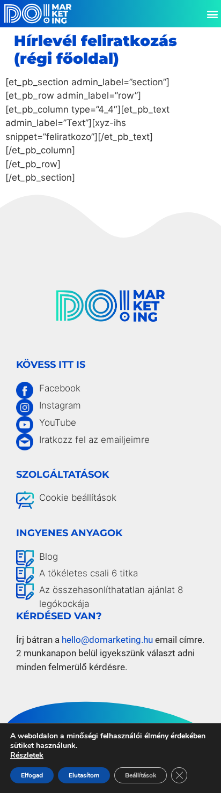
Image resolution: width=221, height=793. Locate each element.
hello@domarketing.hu (107, 639)
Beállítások (140, 775)
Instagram (60, 405)
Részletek (26, 755)
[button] (212, 14)
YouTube (57, 422)
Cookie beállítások (77, 497)
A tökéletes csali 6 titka (88, 573)
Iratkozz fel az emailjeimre (94, 439)
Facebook (59, 388)
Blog (48, 556)
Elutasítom (84, 775)
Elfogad (32, 775)
